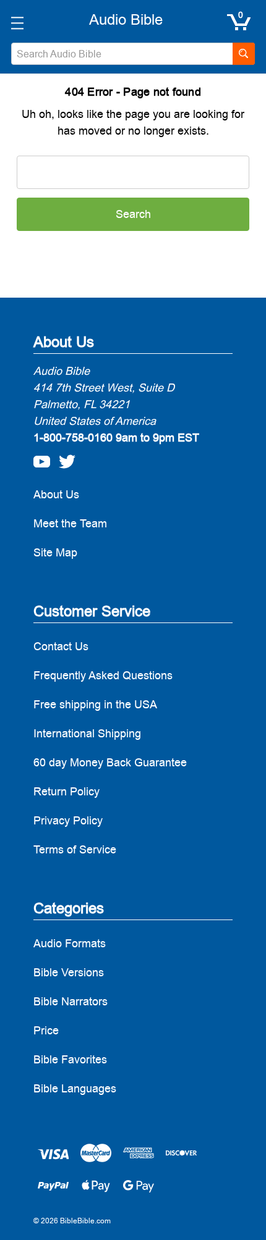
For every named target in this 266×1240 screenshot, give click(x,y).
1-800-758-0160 (73, 437)
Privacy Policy (68, 820)
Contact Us (60, 646)
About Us (56, 494)
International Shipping (87, 733)
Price (46, 1030)
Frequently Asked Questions (103, 675)
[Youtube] (38, 458)
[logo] (126, 20)
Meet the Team (70, 523)
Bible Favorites (70, 1059)
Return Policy (66, 791)
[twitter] (64, 458)
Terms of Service (74, 849)
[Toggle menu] (17, 23)
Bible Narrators (70, 1001)
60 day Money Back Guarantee (110, 762)
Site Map (55, 552)
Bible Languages (74, 1088)
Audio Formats (69, 943)
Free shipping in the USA (95, 704)
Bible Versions (68, 972)
